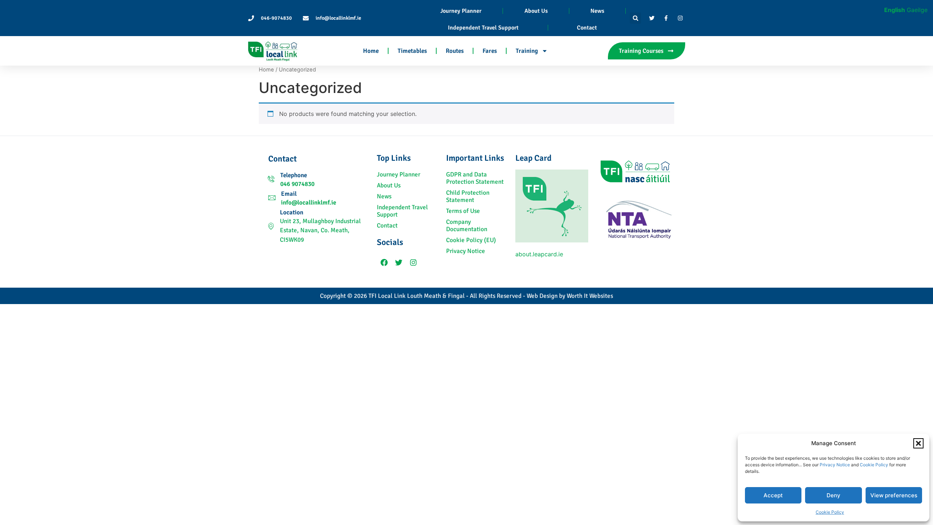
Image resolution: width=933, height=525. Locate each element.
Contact (587, 27)
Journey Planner (460, 11)
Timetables (412, 51)
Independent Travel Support (483, 27)
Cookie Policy (874, 464)
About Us (536, 11)
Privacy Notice (835, 464)
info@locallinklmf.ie (308, 202)
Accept (773, 495)
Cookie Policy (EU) (471, 240)
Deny (833, 495)
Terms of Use (463, 211)
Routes (455, 51)
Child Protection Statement (467, 196)
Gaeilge (917, 9)
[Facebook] (384, 262)
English (894, 9)
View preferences (893, 495)
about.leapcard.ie (539, 254)
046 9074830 (297, 184)
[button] (918, 443)
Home (371, 51)
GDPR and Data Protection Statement (475, 178)
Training (527, 51)
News (597, 11)
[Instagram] (413, 262)
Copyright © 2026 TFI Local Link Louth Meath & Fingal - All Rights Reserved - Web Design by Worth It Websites (466, 296)
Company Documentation (466, 225)
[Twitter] (398, 262)
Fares (490, 51)
